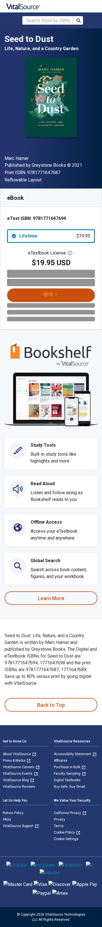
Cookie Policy (65, 832)
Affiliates (60, 761)
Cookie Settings (66, 839)
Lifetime (54, 236)
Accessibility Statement (73, 754)
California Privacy (68, 813)
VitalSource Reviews (19, 787)
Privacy (59, 819)
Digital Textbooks (67, 780)
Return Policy (13, 813)
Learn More (51, 598)
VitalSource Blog (16, 780)
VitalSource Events (18, 774)
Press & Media (14, 761)
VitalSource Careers (19, 767)
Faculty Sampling (67, 774)
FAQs (7, 819)
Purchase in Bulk (67, 767)
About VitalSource (17, 754)
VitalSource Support (18, 826)
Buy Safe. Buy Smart (70, 787)
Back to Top (51, 705)
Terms (59, 826)
